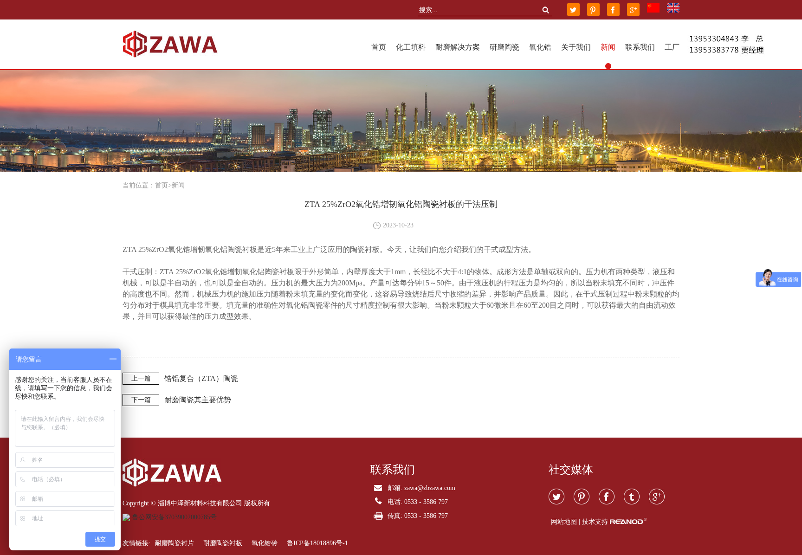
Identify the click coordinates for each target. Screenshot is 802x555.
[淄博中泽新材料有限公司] (170, 44)
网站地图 (564, 521)
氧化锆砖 (265, 543)
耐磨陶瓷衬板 (222, 543)
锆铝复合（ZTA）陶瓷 (201, 378)
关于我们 (576, 47)
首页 (378, 47)
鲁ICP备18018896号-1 (317, 543)
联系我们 (640, 47)
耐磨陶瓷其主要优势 (197, 400)
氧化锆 (540, 47)
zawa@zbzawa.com (429, 487)
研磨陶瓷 (504, 47)
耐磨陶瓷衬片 (174, 543)
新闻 (608, 47)
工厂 (672, 47)
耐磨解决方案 (457, 47)
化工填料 (411, 47)
